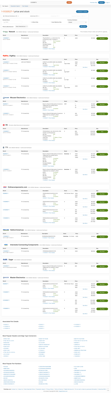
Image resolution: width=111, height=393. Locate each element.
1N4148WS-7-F (78, 374)
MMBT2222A (77, 378)
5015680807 (42, 352)
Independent (55, 16)
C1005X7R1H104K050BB (45, 366)
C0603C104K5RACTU (44, 374)
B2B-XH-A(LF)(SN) (43, 346)
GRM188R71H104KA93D (80, 370)
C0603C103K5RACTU (9, 384)
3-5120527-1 (6, 209)
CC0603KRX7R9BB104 (79, 376)
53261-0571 (7, 346)
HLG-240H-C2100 (78, 366)
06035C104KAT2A (78, 382)
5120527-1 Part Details (48, 110)
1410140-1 (6, 356)
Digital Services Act (69, 389)
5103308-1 (6, 348)
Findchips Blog (93, 2)
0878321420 (7, 344)
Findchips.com (5, 3)
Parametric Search (40, 389)
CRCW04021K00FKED (9, 372)
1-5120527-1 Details (82, 11)
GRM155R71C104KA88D (9, 374)
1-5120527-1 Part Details (49, 48)
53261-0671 (77, 348)
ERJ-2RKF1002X (43, 380)
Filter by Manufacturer (8, 26)
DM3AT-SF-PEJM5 (43, 338)
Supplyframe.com (63, 391)
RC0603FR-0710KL (43, 378)
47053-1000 (42, 356)
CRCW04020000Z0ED (44, 376)
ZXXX (75, 368)
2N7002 (41, 382)
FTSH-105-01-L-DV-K (9, 340)
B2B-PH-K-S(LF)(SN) (79, 338)
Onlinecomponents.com (29, 187)
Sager (20, 260)
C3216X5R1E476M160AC (45, 368)
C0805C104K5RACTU (44, 372)
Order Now (102, 114)
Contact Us (14, 389)
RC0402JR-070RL (43, 370)
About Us (20, 389)
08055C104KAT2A (8, 380)
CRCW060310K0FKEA (9, 370)
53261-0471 (42, 340)
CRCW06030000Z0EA (9, 376)
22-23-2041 (42, 342)
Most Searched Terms (29, 389)
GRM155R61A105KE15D (9, 382)
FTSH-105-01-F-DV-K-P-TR (80, 340)
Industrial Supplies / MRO (79, 16)
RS (17, 125)
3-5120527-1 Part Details (49, 213)
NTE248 (6, 366)
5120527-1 (5, 104)
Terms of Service (59, 389)
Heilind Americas (28, 230)
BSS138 (5, 378)
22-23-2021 (6, 354)
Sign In (108, 2)
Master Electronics (29, 277)
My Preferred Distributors (10, 16)
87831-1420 (7, 350)
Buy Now (102, 38)
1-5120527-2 (6, 218)
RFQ (102, 131)
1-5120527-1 (6, 38)
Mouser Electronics (29, 98)
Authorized (34, 16)
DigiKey (24, 56)
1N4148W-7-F (77, 372)
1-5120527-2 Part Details (49, 222)
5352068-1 (41, 354)
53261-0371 (77, 352)
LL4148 (76, 384)
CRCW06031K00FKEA (79, 380)
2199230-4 (77, 344)
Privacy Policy (50, 389)
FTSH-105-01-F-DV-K (79, 346)
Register (101, 2)
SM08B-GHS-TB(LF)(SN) (80, 350)
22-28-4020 (42, 348)
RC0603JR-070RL (43, 384)
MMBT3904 (6, 368)
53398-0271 (77, 354)
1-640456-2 (77, 356)
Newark (23, 32)
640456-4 (76, 342)
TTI (18, 147)
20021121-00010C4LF (44, 344)
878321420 (6, 342)
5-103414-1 (41, 350)
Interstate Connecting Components (36, 245)
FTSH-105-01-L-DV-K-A (9, 352)
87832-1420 (7, 338)
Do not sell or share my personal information (86, 389)
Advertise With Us (102, 389)
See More (85, 67)
